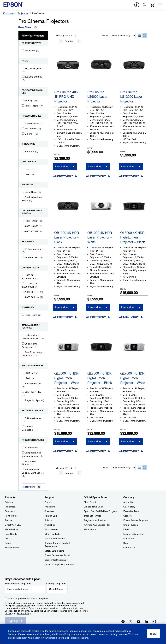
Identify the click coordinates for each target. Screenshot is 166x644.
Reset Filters (24, 27)
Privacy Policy (23, 605)
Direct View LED (13, 525)
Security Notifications (55, 560)
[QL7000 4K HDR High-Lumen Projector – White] (134, 353)
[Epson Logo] (13, 4)
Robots (8, 520)
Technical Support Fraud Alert (59, 564)
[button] (139, 35)
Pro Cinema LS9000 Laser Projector (97, 96)
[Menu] (160, 4)
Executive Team (131, 511)
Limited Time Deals (93, 506)
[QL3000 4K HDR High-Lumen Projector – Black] (134, 213)
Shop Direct (90, 502)
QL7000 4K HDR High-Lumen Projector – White (132, 378)
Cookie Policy (44, 634)
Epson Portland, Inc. (133, 534)
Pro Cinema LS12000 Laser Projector (131, 96)
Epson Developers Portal (57, 555)
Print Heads (11, 534)
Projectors (23, 13)
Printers (9, 502)
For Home (8, 13)
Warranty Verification (54, 538)
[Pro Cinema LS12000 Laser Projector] (134, 72)
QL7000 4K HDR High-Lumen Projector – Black (99, 378)
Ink (6, 538)
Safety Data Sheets (54, 550)
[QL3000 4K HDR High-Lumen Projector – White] (68, 353)
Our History (129, 506)
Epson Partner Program (135, 520)
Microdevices (11, 529)
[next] (79, 41)
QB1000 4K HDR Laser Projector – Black (66, 237)
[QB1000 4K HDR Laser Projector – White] (101, 213)
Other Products (52, 534)
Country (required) (56, 583)
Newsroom (128, 538)
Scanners (10, 511)
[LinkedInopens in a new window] (146, 621)
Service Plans (12, 547)
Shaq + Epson (130, 525)
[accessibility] (136, 4)
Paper (8, 543)
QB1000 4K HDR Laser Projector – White (99, 237)
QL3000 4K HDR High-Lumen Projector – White (66, 378)
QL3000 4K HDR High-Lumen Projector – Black (132, 237)
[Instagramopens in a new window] (154, 621)
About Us (128, 502)
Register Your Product (95, 520)
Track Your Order (92, 515)
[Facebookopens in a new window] (123, 621)
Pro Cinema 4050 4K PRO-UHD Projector (66, 96)
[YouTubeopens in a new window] (139, 621)
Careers (127, 515)
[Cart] (152, 4)
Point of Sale (11, 515)
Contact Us (129, 547)
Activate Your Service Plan (97, 525)
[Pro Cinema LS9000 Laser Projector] (101, 72)
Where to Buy (63, 176)
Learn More (61, 166)
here (85, 637)
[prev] (61, 41)
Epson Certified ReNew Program (100, 511)
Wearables (49, 525)
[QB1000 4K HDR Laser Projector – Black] (68, 213)
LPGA (126, 529)
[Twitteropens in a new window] (131, 621)
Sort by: (105, 36)
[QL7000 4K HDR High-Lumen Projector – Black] (101, 353)
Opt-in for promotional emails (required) (28, 598)
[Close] (153, 633)
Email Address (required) (18, 583)
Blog (125, 543)
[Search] (144, 4)
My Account (90, 529)
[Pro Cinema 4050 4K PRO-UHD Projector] (68, 72)
